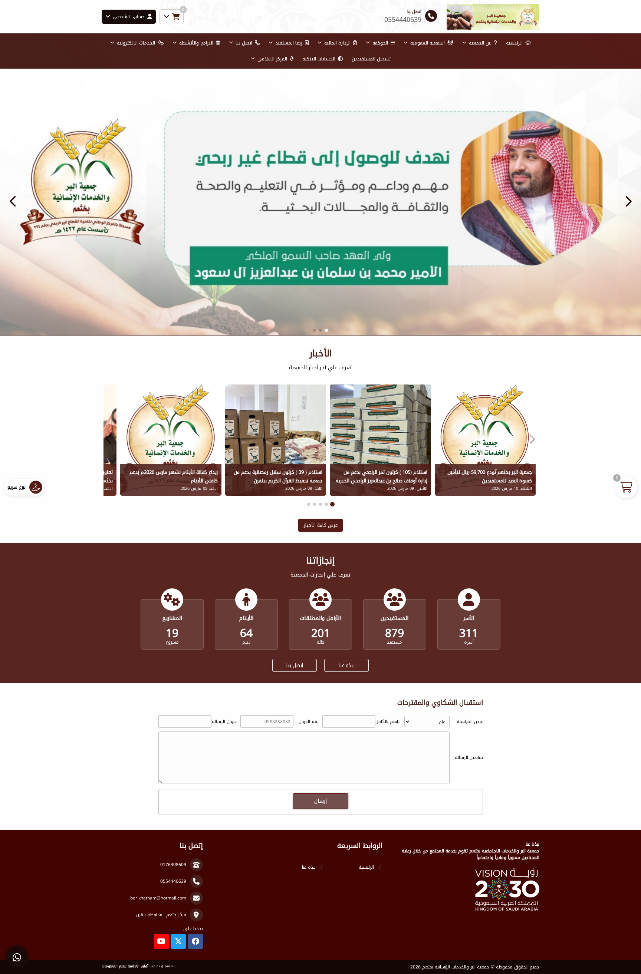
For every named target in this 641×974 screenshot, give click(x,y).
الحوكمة (380, 42)
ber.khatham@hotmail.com (158, 898)
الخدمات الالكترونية (136, 42)
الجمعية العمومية (427, 42)
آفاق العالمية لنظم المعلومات (125, 966)
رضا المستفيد (288, 42)
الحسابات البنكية (318, 58)
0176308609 (173, 865)
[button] (13, 201)
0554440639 (173, 881)
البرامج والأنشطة (196, 42)
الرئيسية (514, 42)
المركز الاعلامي (272, 58)
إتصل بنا (294, 665)
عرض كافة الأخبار (321, 525)
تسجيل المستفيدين (371, 58)
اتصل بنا (244, 42)
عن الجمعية (480, 42)
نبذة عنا (347, 665)
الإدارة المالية (337, 42)
